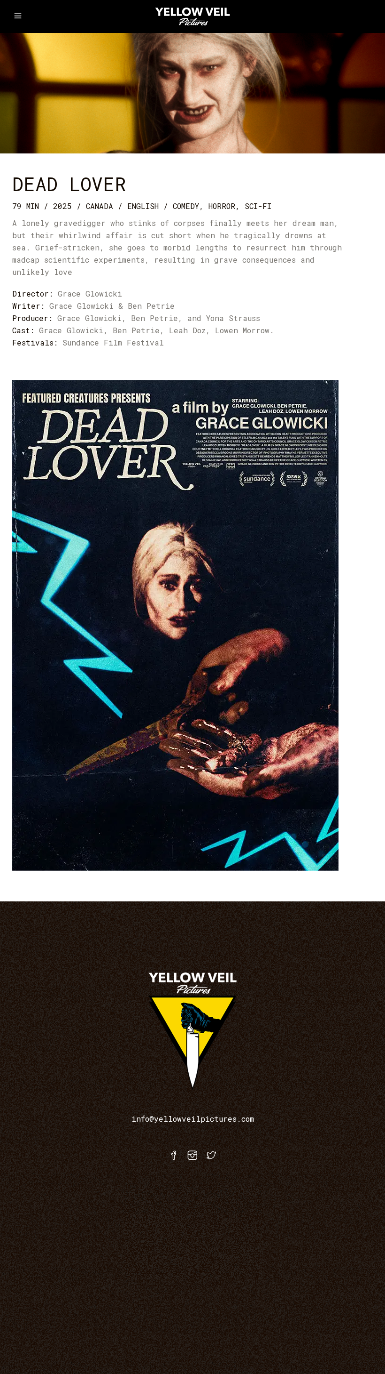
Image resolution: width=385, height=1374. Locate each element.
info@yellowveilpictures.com (192, 1119)
